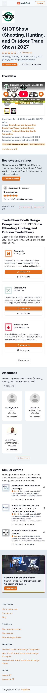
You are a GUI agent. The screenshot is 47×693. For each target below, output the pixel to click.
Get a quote (25, 277)
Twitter (5, 675)
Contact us (7, 613)
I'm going (37, 64)
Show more (23, 360)
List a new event (10, 609)
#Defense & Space (35, 496)
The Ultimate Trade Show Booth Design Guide (20, 662)
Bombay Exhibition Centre (21, 538)
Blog (4, 617)
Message (13, 417)
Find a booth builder (11, 629)
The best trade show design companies (20, 649)
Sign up (40, 3)
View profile (25, 272)
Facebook (7, 679)
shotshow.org (8, 149)
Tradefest (25, 689)
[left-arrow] (5, 94)
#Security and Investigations (22, 541)
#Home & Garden (39, 541)
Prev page (26, 207)
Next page (37, 207)
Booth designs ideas (11, 637)
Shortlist (25, 64)
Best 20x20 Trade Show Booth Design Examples (20, 655)
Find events (7, 633)
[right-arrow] (41, 94)
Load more (24, 458)
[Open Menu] (4, 3)
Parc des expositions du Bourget (23, 516)
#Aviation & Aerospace (19, 496)
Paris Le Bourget (18, 493)
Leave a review (11, 64)
